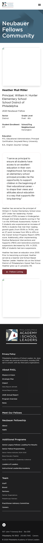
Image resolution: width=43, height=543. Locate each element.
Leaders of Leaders (10, 464)
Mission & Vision (8, 375)
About (4, 425)
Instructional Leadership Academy (16, 468)
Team (5, 478)
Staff (4, 483)
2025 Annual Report (10, 395)
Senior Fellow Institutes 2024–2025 (14, 452)
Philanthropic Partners (9, 498)
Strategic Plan (8, 379)
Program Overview (9, 399)
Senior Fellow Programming (13, 449)
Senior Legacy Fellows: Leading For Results (19, 445)
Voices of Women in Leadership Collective (16, 459)
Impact (5, 383)
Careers (5, 507)
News (4, 403)
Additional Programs (14, 439)
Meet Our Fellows (12, 413)
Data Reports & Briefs (9, 386)
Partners (5, 491)
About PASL (9, 370)
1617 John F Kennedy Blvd (12, 531)
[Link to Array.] (4, 525)
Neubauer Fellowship (14, 420)
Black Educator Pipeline (10, 456)
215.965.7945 (26, 535)
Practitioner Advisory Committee (15, 503)
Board (4, 487)
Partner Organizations (9, 495)
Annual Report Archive (10, 390)
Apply (4, 429)
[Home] (7, 4)
